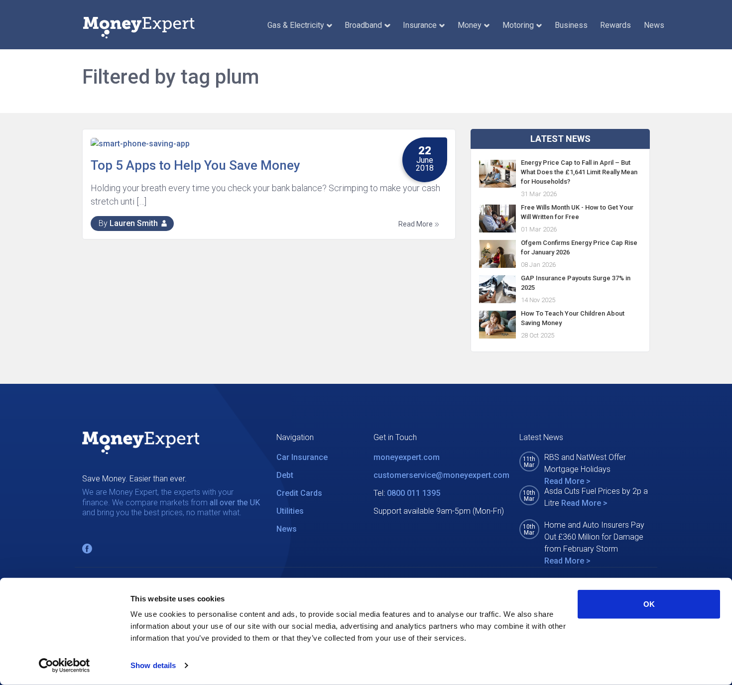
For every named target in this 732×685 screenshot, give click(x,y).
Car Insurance (302, 457)
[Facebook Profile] (87, 549)
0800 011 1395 (413, 493)
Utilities (290, 511)
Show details (153, 665)
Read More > (567, 481)
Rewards (615, 25)
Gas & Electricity (295, 25)
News (654, 25)
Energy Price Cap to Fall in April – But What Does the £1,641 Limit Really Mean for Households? (579, 172)
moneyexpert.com (406, 457)
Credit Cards (299, 493)
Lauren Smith (134, 223)
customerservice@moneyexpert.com (441, 475)
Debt (284, 475)
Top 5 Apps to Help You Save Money (195, 165)
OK (649, 604)
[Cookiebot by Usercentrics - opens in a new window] (64, 665)
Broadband (363, 25)
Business (571, 25)
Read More (416, 224)
